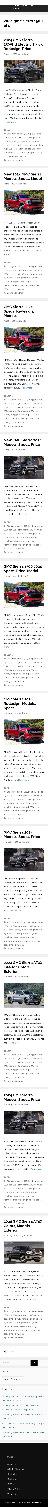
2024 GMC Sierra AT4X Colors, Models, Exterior (23, 1225)
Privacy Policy (13, 1489)
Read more (10, 122)
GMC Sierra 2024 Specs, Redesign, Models (19, 311)
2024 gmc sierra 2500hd (15, 274)
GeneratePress (37, 1503)
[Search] (34, 1363)
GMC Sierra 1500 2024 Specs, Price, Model (23, 568)
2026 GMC (24, 4)
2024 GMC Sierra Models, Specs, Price (22, 1097)
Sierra (10, 130)
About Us (11, 1464)
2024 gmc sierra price (26, 152)
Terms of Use (13, 1494)
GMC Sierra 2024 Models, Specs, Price (22, 834)
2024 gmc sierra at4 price (15, 145)
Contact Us (12, 1474)
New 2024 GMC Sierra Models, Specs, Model (23, 176)
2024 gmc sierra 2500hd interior (26, 141)
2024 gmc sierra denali (30, 285)
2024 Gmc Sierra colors (20, 149)
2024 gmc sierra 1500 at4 (19, 133)
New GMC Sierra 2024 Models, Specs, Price (22, 442)
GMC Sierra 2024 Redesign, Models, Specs (20, 703)
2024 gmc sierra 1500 (17, 266)
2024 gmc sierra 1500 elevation (27, 270)
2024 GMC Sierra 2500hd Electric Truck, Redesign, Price (23, 44)
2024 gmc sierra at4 (19, 281)
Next (13, 1351)
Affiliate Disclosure (16, 1469)
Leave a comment (15, 160)
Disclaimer (12, 1479)
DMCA (10, 1484)
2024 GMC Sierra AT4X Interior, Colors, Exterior (23, 967)
